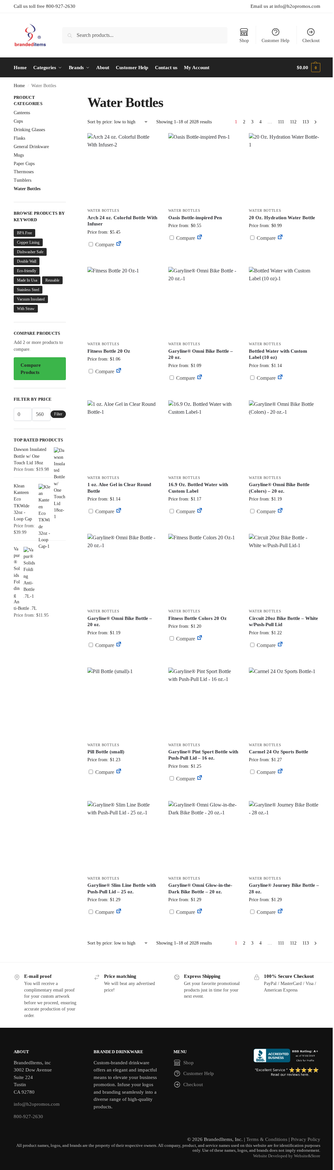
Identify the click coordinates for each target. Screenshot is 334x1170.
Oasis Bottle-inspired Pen (195, 217)
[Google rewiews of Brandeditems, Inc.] (286, 1072)
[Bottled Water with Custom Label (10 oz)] (284, 302)
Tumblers (22, 180)
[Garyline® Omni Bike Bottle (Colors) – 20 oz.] (284, 435)
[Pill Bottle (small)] (123, 703)
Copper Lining (28, 242)
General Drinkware (31, 146)
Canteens (22, 112)
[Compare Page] (118, 244)
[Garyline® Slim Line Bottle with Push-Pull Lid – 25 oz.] (123, 836)
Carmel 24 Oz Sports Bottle (278, 751)
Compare (104, 244)
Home (19, 85)
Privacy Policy (305, 1139)
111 (281, 121)
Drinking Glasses (29, 129)
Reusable (52, 280)
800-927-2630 (28, 1116)
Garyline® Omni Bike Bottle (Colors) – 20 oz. (279, 488)
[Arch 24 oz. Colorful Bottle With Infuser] (123, 168)
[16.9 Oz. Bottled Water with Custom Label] (203, 435)
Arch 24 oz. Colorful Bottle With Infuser (122, 221)
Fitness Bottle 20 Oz (108, 351)
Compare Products (31, 368)
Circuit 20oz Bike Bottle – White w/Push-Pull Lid (283, 621)
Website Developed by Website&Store (286, 1156)
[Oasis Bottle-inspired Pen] (203, 168)
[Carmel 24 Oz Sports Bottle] (284, 703)
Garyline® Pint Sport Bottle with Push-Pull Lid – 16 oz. (203, 755)
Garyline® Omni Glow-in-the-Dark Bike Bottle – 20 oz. (200, 888)
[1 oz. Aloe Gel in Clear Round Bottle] (123, 435)
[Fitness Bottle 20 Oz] (123, 302)
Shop (244, 40)
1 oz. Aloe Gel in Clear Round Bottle (119, 488)
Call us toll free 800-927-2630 (44, 6)
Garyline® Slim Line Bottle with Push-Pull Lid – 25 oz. (121, 888)
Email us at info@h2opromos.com (285, 6)
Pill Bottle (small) (105, 751)
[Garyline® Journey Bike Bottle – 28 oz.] (284, 836)
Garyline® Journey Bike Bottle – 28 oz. (284, 888)
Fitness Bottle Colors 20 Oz (197, 618)
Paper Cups (24, 163)
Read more (123, 260)
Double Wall (26, 261)
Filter (58, 414)
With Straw (26, 308)
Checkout (311, 40)
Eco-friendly (26, 271)
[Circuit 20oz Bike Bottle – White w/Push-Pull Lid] (284, 569)
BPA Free (24, 233)
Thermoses (24, 171)
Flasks (19, 138)
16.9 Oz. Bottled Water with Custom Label (198, 488)
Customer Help (275, 40)
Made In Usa (27, 280)
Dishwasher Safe (30, 252)
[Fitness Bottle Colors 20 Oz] (203, 569)
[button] (308, 67)
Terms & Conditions (266, 1139)
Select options (203, 253)
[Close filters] (68, 98)
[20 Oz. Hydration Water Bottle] (284, 168)
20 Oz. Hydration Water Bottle (282, 217)
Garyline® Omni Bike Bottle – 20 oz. (200, 354)
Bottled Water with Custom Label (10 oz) (278, 354)
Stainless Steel (28, 289)
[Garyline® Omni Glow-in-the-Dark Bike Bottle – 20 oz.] (203, 836)
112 (293, 121)
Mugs (19, 155)
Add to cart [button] (284, 250)
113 (305, 121)
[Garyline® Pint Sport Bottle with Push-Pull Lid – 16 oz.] (203, 703)
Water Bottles (103, 210)
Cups (18, 121)
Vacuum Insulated (31, 299)
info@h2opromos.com (37, 1104)
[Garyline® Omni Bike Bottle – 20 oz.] (203, 302)
